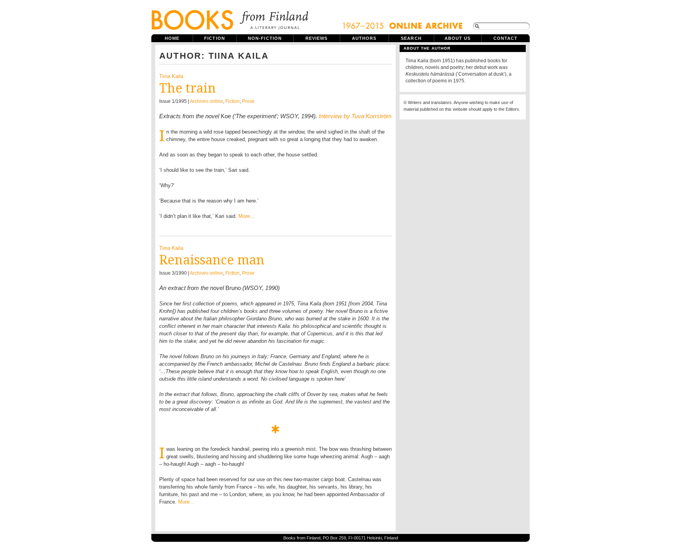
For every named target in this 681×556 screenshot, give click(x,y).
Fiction (214, 38)
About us (458, 38)
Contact (505, 38)
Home (172, 38)
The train (187, 88)
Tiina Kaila (171, 76)
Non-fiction (265, 38)
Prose (248, 101)
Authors (364, 38)
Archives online (206, 101)
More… (246, 216)
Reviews (316, 38)
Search (411, 38)
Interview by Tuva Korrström (355, 116)
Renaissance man (211, 260)
